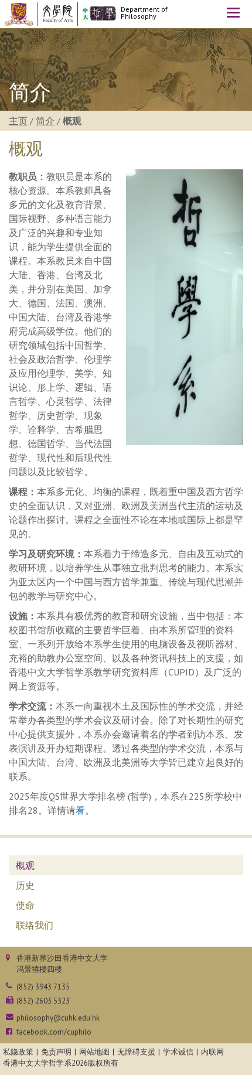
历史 (25, 885)
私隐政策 (18, 1052)
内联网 (212, 1052)
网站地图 (94, 1052)
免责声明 (56, 1052)
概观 (25, 865)
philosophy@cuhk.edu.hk (58, 1018)
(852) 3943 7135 (43, 987)
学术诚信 (178, 1052)
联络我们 (34, 925)
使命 (25, 905)
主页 (18, 121)
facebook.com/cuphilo (53, 1032)
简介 (45, 121)
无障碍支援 (136, 1052)
